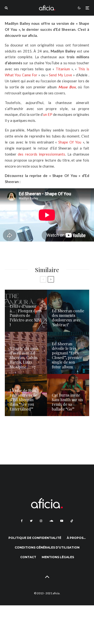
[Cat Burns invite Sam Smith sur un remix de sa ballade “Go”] (68, 395)
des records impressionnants (40, 154)
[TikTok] (72, 521)
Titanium (62, 69)
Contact (28, 557)
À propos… (76, 538)
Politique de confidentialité (34, 538)
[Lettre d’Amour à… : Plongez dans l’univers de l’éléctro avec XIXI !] (26, 311)
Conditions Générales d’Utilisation (47, 547)
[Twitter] (31, 521)
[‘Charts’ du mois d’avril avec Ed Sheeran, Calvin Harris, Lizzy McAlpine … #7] (26, 353)
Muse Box (67, 87)
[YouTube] (62, 521)
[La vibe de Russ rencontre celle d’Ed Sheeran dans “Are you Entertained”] (26, 395)
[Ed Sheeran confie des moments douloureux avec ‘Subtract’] (68, 311)
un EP (48, 114)
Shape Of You (69, 142)
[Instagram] (41, 521)
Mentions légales (58, 557)
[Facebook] (21, 521)
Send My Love (60, 75)
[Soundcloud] (51, 521)
